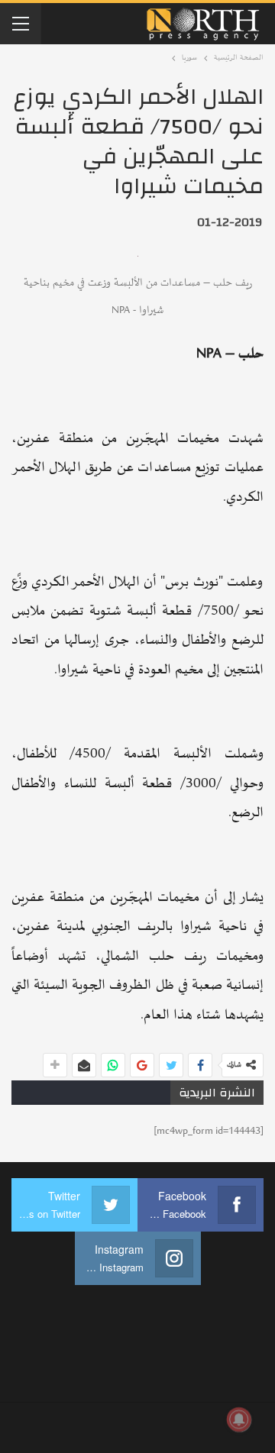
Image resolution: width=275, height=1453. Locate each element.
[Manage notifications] (239, 1419)
